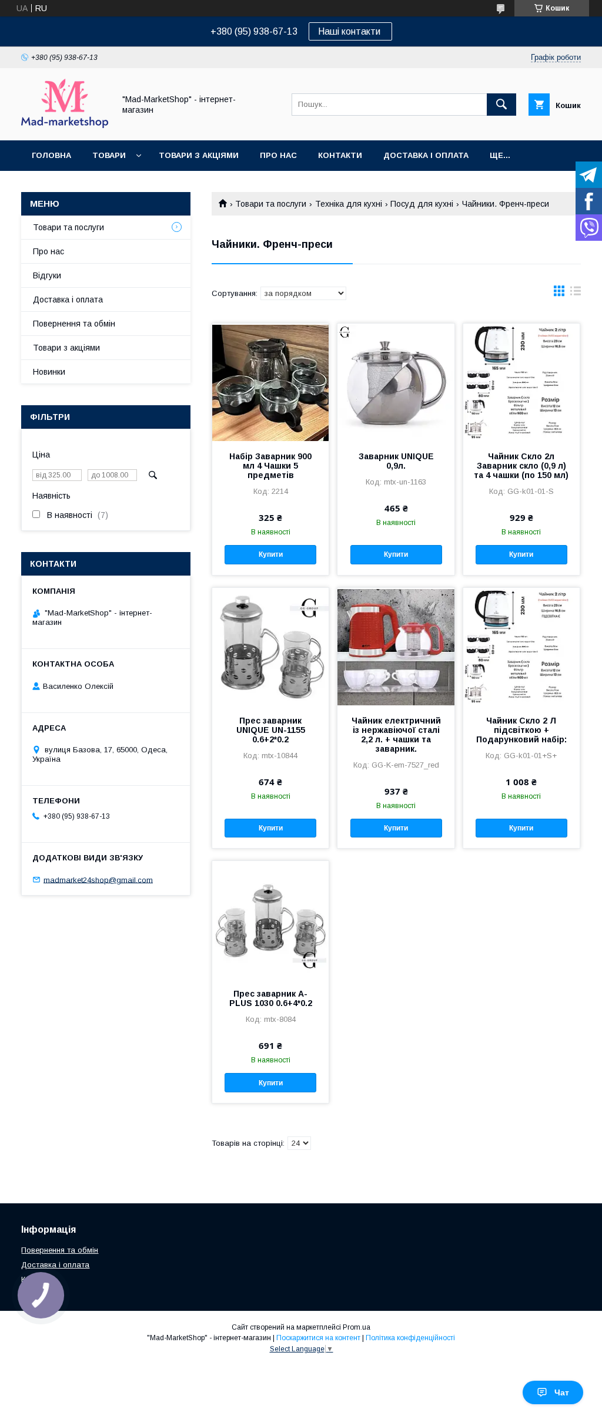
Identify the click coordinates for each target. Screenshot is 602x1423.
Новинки (49, 371)
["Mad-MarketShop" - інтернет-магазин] (64, 125)
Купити (271, 554)
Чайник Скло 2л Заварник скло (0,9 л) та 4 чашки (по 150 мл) (521, 466)
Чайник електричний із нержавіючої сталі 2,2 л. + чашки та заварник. (396, 734)
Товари (109, 155)
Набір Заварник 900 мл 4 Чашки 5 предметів (270, 466)
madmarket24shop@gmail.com (98, 879)
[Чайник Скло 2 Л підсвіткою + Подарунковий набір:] (521, 646)
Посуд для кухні (421, 203)
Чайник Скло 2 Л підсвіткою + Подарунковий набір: (521, 730)
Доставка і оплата (426, 155)
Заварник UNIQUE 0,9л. (396, 461)
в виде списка (575, 293)
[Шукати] (501, 104)
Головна (51, 155)
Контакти (340, 155)
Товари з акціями (199, 155)
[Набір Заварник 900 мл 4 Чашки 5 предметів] (270, 382)
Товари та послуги (270, 203)
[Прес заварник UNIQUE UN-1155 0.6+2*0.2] (270, 646)
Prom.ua (356, 1327)
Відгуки (47, 275)
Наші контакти (350, 31)
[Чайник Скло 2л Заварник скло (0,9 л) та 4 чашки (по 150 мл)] (521, 382)
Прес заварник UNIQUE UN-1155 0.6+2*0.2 (270, 730)
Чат (561, 1392)
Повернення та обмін (74, 323)
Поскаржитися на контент (318, 1338)
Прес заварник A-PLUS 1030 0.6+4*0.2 (270, 998)
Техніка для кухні (348, 203)
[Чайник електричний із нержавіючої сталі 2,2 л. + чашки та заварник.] (395, 646)
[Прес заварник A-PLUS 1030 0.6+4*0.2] (270, 919)
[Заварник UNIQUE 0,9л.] (395, 382)
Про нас (278, 155)
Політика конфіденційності (410, 1338)
